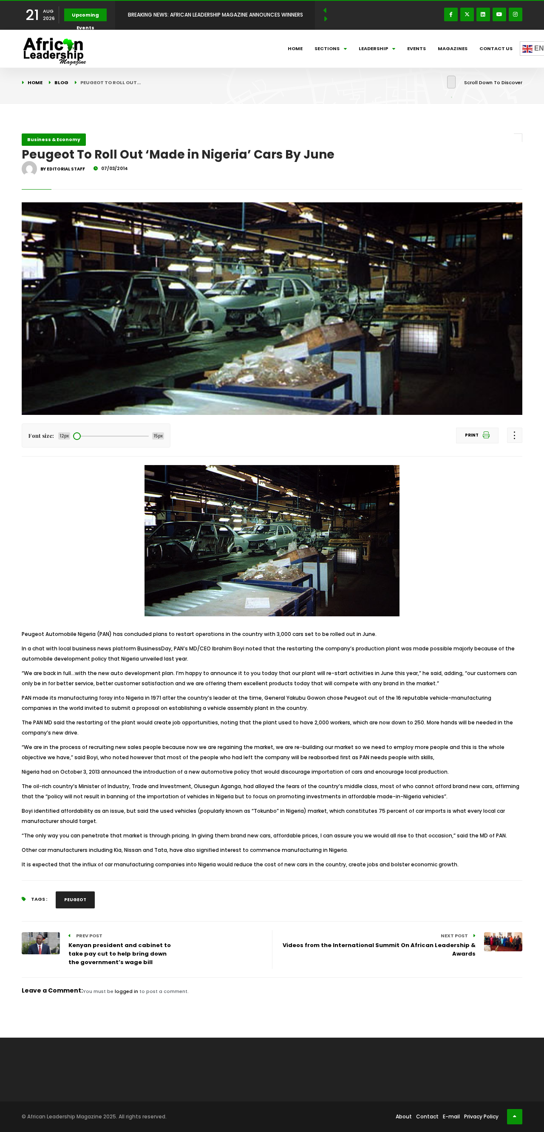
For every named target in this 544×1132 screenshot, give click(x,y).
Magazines (453, 48)
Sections (327, 48)
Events (416, 48)
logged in (126, 991)
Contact (427, 1116)
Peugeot (75, 900)
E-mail (451, 1116)
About (404, 1116)
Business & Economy (53, 139)
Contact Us (496, 48)
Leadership (373, 48)
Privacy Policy (481, 1116)
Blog (61, 82)
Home (295, 48)
